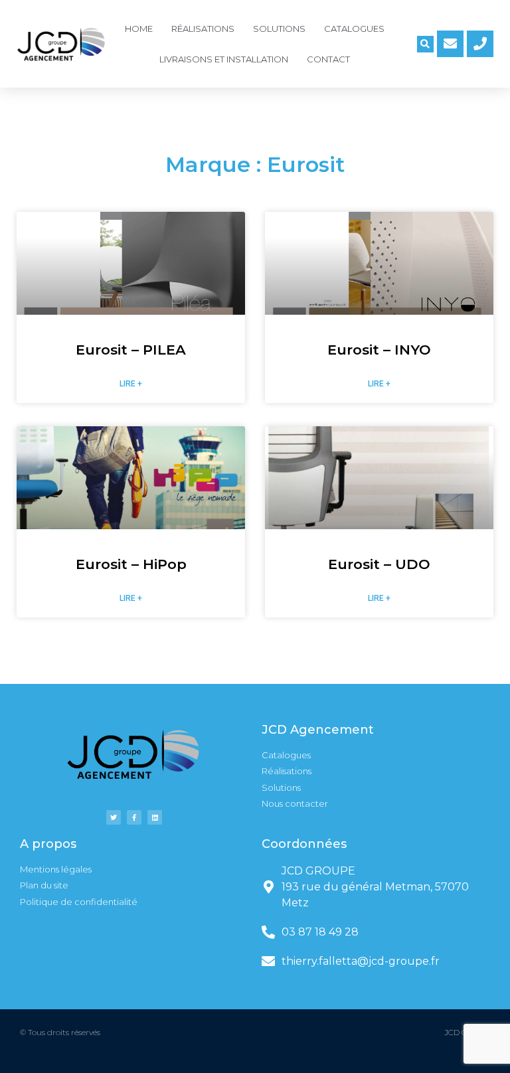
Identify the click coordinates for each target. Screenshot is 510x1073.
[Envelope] (450, 44)
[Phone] (480, 44)
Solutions (279, 28)
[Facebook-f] (134, 817)
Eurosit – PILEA (131, 349)
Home (139, 28)
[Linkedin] (154, 817)
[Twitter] (113, 817)
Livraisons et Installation (223, 59)
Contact (328, 59)
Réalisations (202, 28)
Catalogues (354, 28)
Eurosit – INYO (379, 349)
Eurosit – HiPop (131, 564)
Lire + (131, 383)
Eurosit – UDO (379, 564)
